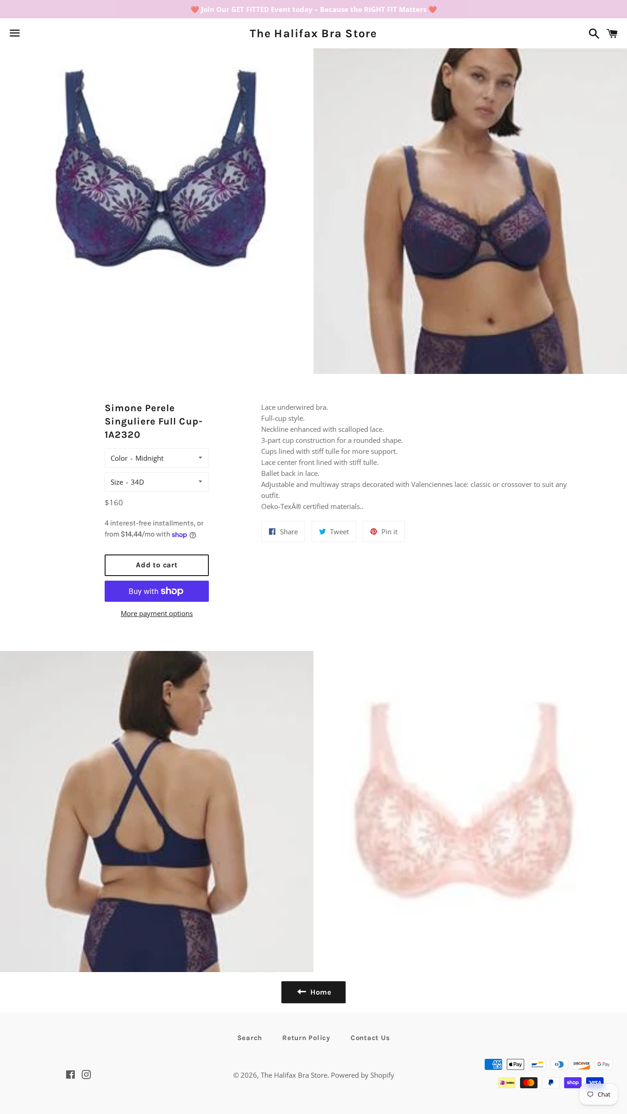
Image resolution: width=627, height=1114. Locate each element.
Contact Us (370, 1038)
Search (250, 1038)
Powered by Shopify (362, 1075)
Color (119, 458)
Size (117, 481)
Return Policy (306, 1038)
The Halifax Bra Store (313, 33)
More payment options (157, 613)
